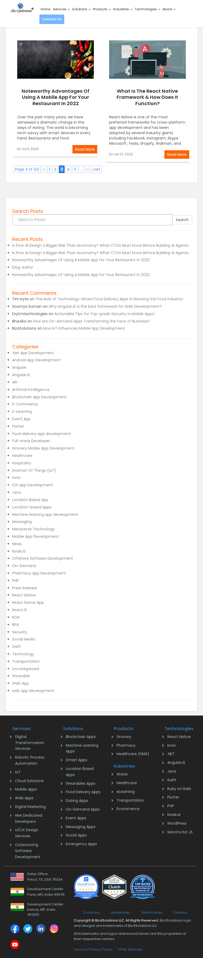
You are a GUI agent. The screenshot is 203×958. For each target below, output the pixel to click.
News (17, 543)
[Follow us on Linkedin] (40, 929)
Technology (23, 654)
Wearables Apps (80, 783)
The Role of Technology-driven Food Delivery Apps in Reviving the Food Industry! (109, 299)
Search (182, 219)
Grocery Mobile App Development (43, 448)
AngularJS (21, 374)
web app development (33, 690)
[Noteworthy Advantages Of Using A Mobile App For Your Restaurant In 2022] (55, 59)
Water (122, 774)
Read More (85, 149)
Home (45, 9)
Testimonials (151, 912)
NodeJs (174, 814)
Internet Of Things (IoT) (34, 470)
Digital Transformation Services (29, 742)
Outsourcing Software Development (27, 850)
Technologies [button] (146, 9)
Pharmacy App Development (39, 573)
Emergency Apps (81, 844)
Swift (16, 646)
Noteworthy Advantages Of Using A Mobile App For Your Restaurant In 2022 (55, 97)
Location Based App (30, 499)
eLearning (126, 791)
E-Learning (22, 411)
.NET (171, 753)
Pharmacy (126, 745)
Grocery (124, 736)
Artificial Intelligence (30, 389)
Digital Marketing (30, 806)
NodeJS (19, 551)
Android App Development (36, 360)
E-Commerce (25, 404)
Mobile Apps (26, 789)
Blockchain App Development (39, 397)
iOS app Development (32, 485)
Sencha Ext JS (180, 832)
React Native (24, 595)
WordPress (177, 823)
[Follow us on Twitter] (28, 929)
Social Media (23, 639)
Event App (21, 419)
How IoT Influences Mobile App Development (84, 328)
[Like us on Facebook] (15, 929)
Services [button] (60, 9)
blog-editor (22, 267)
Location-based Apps (32, 507)
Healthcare (22, 455)
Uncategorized (25, 668)
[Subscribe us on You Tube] (15, 945)
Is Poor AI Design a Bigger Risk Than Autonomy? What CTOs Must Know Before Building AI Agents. (100, 245)
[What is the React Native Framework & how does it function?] (147, 59)
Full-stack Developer (31, 440)
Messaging (22, 521)
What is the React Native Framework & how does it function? (147, 97)
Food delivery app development (41, 433)
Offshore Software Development (42, 558)
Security (19, 632)
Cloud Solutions (29, 780)
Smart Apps (76, 760)
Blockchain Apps (81, 736)
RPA (15, 624)
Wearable (21, 676)
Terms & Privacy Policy (93, 949)
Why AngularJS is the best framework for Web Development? (105, 306)
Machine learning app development (45, 514)
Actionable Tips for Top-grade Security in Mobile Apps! (104, 313)
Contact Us (52, 19)
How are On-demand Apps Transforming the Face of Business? (91, 321)
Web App (20, 683)
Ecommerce (128, 808)
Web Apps (24, 798)
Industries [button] (121, 9)
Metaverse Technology (33, 529)
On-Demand (24, 565)
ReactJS (19, 610)
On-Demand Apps (83, 809)
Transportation (26, 661)
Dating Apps (77, 800)
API (14, 382)
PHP (15, 580)
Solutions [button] (80, 9)
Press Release (24, 588)
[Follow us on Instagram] (53, 929)
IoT (18, 772)
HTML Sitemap (130, 949)
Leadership (120, 912)
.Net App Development (33, 353)
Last (96, 169)
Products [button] (100, 9)
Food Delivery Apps (83, 792)
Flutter (18, 426)
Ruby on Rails (179, 788)
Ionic (16, 477)
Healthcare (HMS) (133, 753)
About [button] (168, 9)
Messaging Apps (80, 826)
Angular (19, 367)
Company (91, 912)
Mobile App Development (35, 536)
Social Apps (76, 835)
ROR (16, 617)
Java (16, 492)
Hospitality (21, 463)
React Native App (28, 602)
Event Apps (76, 818)
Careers (180, 912)
